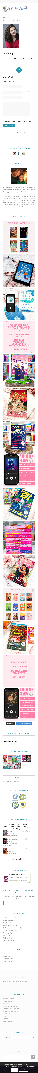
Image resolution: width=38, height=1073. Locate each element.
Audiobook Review (8, 918)
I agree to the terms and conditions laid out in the (18, 122)
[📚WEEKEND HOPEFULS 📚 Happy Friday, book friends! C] (19, 237)
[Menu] (34, 8)
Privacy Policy (8, 122)
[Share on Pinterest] (23, 58)
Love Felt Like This (12, 849)
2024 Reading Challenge (16, 874)
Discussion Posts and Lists (11, 930)
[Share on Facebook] (7, 58)
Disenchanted (11, 831)
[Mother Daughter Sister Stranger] (5, 843)
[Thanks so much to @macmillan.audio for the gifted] (19, 470)
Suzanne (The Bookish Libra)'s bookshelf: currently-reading (16, 826)
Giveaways (6, 933)
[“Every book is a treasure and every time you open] (19, 337)
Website (27, 97)
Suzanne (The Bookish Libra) (15, 877)
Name (27, 86)
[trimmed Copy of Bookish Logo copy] (16, 7)
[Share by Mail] (31, 58)
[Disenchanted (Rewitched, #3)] (5, 835)
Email (27, 92)
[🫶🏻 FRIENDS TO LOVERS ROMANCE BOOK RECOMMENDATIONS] (19, 604)
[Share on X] (15, 58)
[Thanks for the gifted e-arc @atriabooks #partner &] (19, 270)
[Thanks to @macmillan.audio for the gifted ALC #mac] (19, 704)
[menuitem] (30, 9)
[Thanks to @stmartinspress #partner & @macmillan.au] (19, 304)
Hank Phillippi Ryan (13, 843)
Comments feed (8, 958)
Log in (4, 953)
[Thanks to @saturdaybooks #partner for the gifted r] (19, 404)
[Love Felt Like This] (5, 853)
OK (14, 1069)
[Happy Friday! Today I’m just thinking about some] (19, 671)
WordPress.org (7, 961)
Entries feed (6, 956)
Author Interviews (8, 920)
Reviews (5, 938)
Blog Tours (6, 923)
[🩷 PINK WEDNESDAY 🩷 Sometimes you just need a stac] (19, 537)
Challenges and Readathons (11, 928)
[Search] (30, 9)
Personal (5, 935)
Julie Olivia (11, 851)
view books (27, 882)
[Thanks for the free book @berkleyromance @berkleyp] (19, 504)
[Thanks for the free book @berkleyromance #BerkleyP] (19, 370)
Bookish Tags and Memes (11, 925)
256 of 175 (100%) (23, 880)
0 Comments (15, 20)
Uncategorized (7, 940)
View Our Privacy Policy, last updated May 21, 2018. (18, 981)
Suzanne (23, 20)
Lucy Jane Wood (12, 833)
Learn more (23, 1069)
